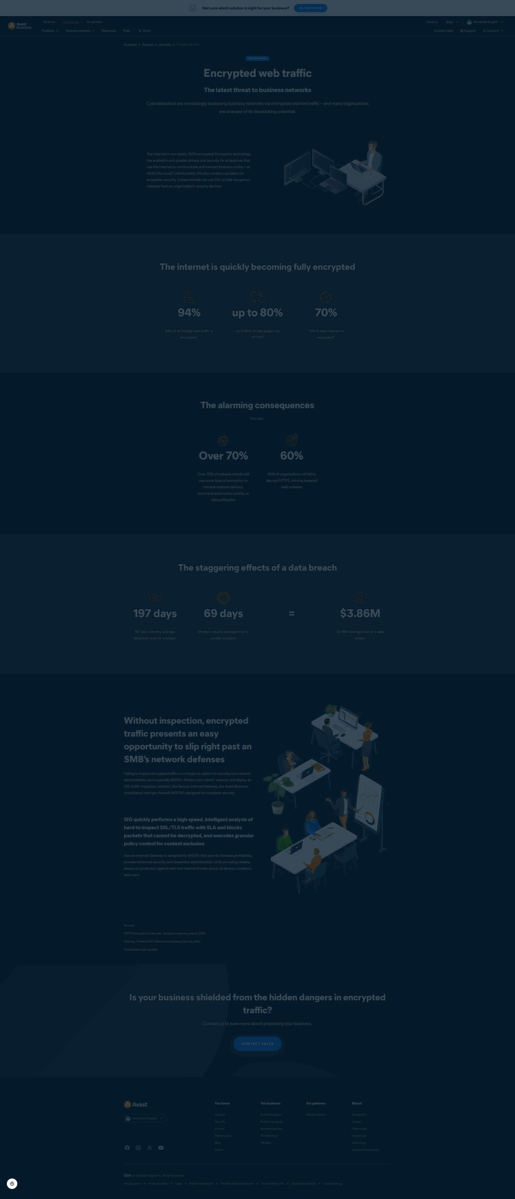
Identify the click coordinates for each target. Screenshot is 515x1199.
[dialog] (257, 599)
